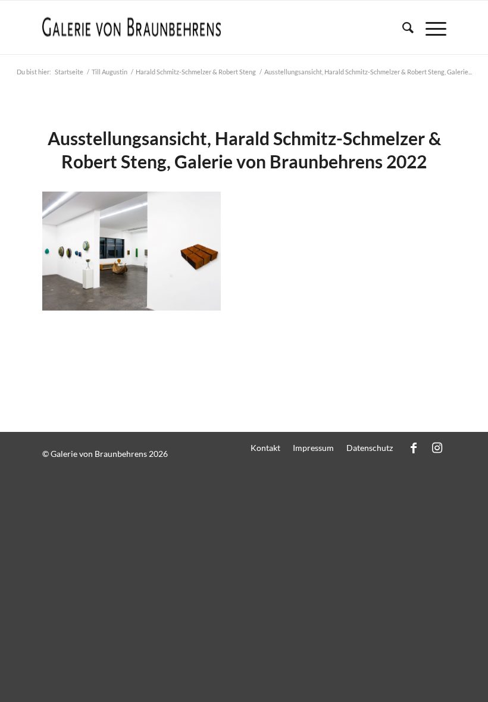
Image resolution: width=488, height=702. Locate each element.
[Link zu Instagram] (437, 447)
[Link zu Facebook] (414, 447)
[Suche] (402, 27)
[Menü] (430, 27)
